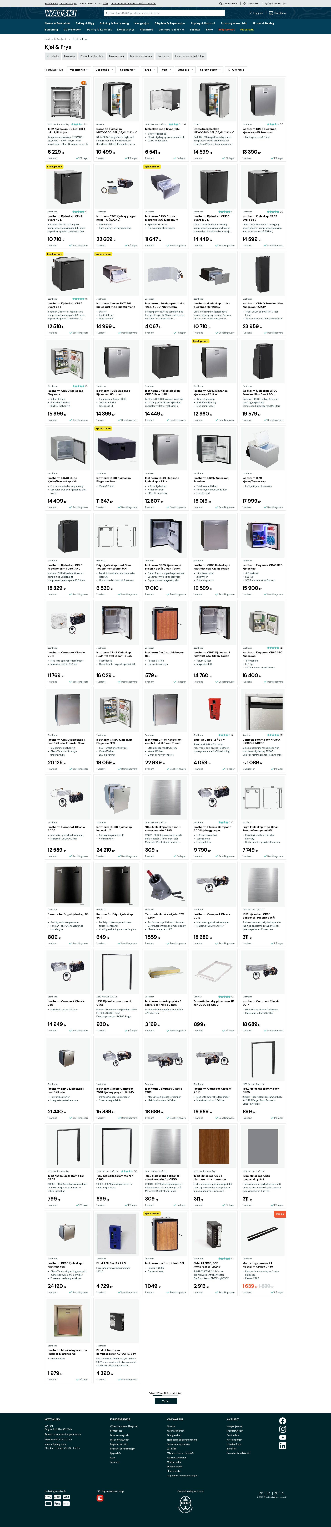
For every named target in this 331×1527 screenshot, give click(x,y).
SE (261, 1493)
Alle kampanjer (234, 1439)
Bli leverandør (174, 1471)
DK (276, 1493)
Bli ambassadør (175, 1466)
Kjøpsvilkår (115, 1453)
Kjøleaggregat (117, 56)
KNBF (105, 3)
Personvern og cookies (178, 1444)
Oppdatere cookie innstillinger (182, 1475)
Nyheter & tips (234, 1444)
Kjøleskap (69, 56)
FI (283, 1493)
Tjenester (115, 1462)
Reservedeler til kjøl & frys (189, 56)
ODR (112, 1457)
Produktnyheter (235, 1430)
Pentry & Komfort (55, 38)
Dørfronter (164, 56)
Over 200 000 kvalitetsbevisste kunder (133, 3)
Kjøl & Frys (80, 38)
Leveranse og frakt (119, 1435)
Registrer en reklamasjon (122, 1448)
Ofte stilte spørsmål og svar (124, 1426)
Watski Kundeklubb (176, 1457)
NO (268, 1493)
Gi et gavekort (174, 1435)
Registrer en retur (119, 1444)
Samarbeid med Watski (238, 1453)
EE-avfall (171, 1448)
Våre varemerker (175, 1430)
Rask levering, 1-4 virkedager (61, 3)
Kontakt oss (116, 1430)
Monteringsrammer (141, 56)
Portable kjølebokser (92, 56)
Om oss (171, 1426)
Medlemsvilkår (174, 1462)
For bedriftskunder (119, 1439)
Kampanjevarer (234, 1426)
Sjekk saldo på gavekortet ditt (182, 1439)
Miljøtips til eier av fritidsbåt (180, 1453)
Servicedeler (233, 1435)
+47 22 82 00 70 (63, 1439)
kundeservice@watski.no (67, 1434)
